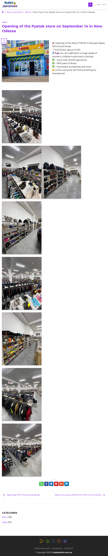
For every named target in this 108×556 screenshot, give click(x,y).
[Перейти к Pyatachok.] (2, 12)
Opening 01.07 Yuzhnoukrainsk (23, 495)
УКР (98, 5)
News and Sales (43, 548)
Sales (4, 522)
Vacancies (57, 548)
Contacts (68, 548)
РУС (104, 5)
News (4, 22)
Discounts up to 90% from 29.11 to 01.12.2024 (78, 495)
